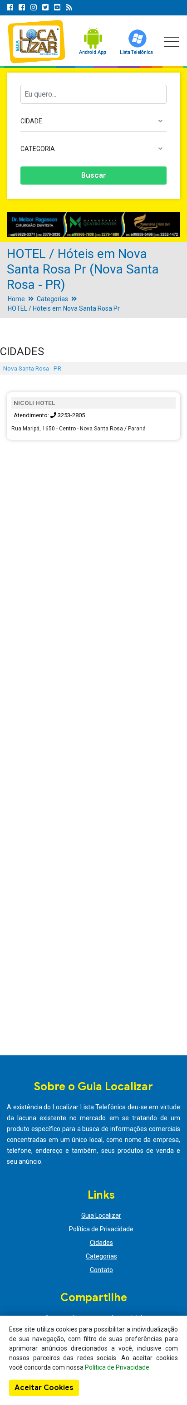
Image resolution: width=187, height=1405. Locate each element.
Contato (101, 1269)
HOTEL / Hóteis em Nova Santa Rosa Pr (64, 308)
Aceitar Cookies (44, 1387)
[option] (93, 224)
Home (16, 298)
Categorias (52, 298)
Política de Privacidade (101, 1229)
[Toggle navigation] (171, 41)
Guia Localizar (101, 1215)
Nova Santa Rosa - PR (32, 368)
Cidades (101, 1242)
